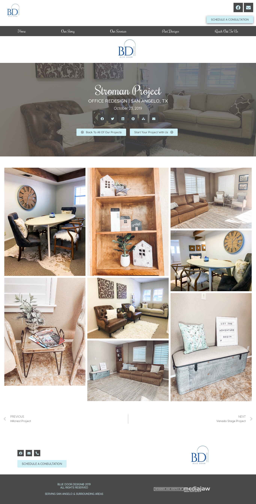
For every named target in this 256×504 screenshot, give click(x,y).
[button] (102, 119)
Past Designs (170, 31)
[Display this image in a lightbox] (44, 222)
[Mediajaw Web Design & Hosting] (182, 489)
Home (22, 31)
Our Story (67, 31)
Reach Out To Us (226, 31)
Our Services (118, 31)
